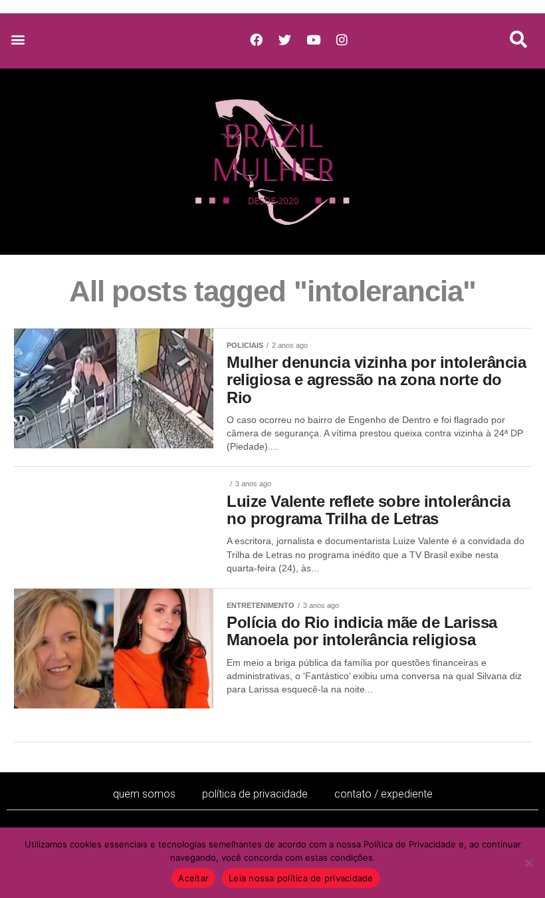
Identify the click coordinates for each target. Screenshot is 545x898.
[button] (18, 40)
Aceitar (193, 878)
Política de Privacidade (255, 794)
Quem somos (144, 794)
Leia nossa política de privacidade (301, 878)
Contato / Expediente (383, 794)
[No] (528, 862)
